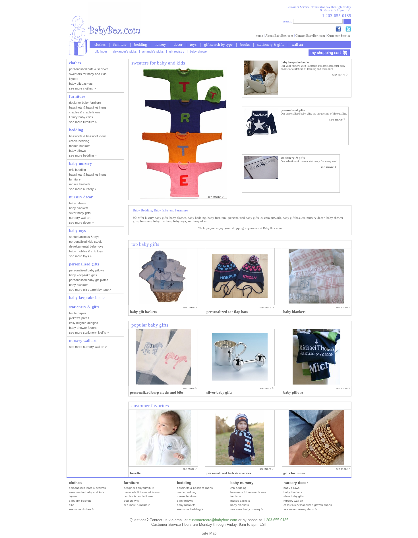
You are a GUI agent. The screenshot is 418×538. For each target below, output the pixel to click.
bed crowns (131, 500)
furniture (120, 44)
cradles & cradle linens (138, 496)
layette (135, 473)
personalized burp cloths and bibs (156, 392)
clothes (99, 44)
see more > (340, 74)
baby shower (199, 51)
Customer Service (338, 35)
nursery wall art (293, 500)
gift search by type (218, 44)
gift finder (101, 51)
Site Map (209, 533)
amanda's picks (153, 51)
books (245, 44)
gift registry (177, 51)
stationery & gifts (270, 44)
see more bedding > (190, 509)
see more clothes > (81, 509)
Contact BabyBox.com (310, 35)
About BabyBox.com (279, 35)
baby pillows (293, 392)
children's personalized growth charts (308, 504)
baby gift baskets (143, 311)
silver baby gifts (219, 392)
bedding (140, 44)
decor (178, 44)
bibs (71, 504)
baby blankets (294, 311)
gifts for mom (294, 473)
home (259, 35)
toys (193, 44)
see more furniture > (137, 504)
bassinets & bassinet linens (142, 492)
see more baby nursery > (246, 509)
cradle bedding (186, 492)
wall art (297, 44)
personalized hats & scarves (228, 473)
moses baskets (186, 496)
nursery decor (296, 483)
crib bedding (238, 487)
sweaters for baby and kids (86, 492)
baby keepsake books (295, 62)
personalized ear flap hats (227, 311)
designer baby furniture (139, 487)
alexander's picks (125, 51)
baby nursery (241, 483)
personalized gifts (293, 110)
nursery (160, 44)
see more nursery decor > (300, 509)
